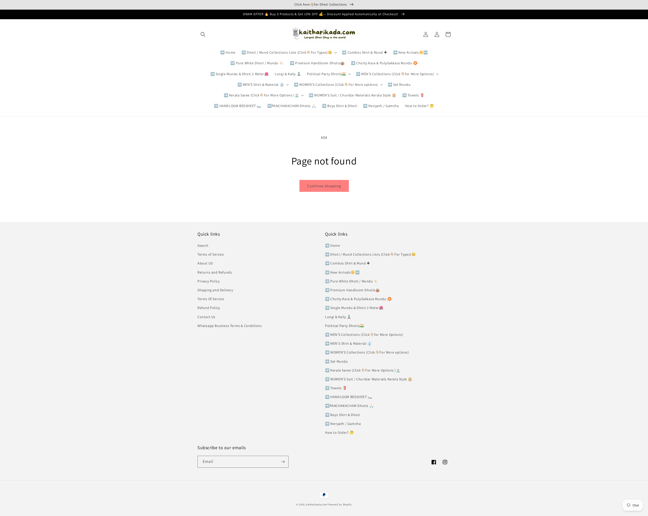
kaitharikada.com (316, 504)
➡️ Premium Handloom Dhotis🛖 (352, 290)
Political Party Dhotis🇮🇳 (344, 325)
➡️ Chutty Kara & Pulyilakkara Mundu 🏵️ (358, 299)
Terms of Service (210, 254)
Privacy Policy (208, 281)
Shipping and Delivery (215, 290)
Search (203, 245)
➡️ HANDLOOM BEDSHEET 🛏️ (348, 397)
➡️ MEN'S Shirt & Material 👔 (348, 343)
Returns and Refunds (214, 272)
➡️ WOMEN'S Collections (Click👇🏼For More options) (367, 352)
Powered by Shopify (340, 504)
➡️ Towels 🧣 (336, 388)
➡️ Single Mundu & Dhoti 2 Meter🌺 (354, 307)
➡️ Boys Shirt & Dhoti (342, 414)
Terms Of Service (210, 299)
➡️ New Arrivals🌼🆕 (342, 272)
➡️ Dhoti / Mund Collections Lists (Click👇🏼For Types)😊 (370, 254)
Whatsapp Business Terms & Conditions (229, 325)
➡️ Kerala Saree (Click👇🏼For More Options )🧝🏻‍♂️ (362, 370)
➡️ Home (332, 245)
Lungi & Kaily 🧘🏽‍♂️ (338, 317)
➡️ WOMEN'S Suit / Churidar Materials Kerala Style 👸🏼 (368, 379)
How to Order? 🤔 (339, 432)
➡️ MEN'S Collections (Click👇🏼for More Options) (364, 334)
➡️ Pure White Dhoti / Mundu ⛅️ (351, 281)
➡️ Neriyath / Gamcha (343, 423)
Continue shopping (324, 185)
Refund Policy (208, 307)
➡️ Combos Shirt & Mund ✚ (347, 263)
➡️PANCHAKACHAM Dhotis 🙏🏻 (349, 405)
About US (205, 263)
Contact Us (206, 317)
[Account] (436, 34)
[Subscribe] (282, 462)
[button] (203, 34)
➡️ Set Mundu (336, 361)
